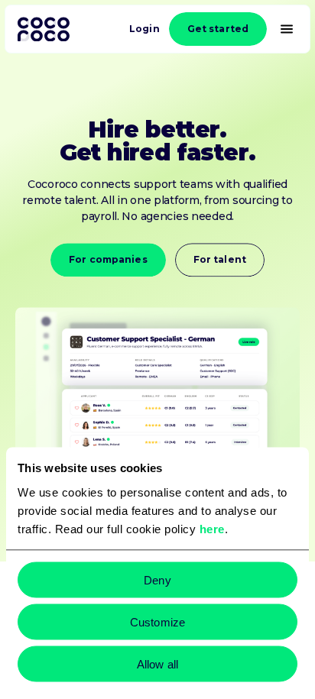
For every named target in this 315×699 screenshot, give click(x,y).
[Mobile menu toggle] (288, 29)
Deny (157, 579)
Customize (157, 621)
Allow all (157, 663)
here (212, 528)
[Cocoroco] (44, 29)
